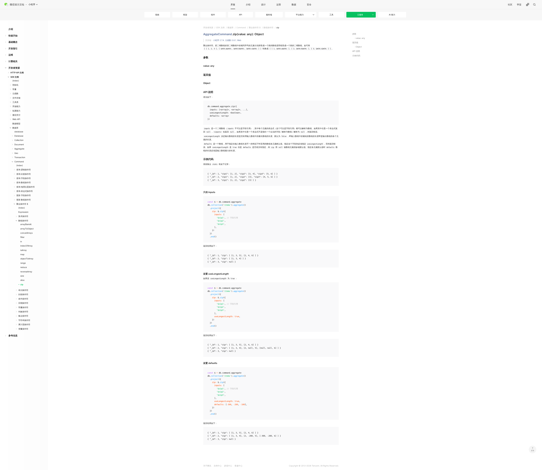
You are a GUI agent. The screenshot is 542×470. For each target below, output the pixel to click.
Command (19, 161)
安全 (309, 4)
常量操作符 (23, 307)
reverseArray (26, 271)
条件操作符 (23, 299)
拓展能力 (16, 110)
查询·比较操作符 (23, 174)
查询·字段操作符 (23, 178)
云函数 (15, 93)
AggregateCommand (217, 34)
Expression (23, 212)
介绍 (248, 4)
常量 (14, 89)
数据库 (15, 128)
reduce (23, 267)
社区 (510, 4)
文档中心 (218, 465)
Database (18, 136)
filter (22, 237)
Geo (16, 153)
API (240, 14)
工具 (331, 14)
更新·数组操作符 (23, 199)
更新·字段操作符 (23, 195)
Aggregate (19, 148)
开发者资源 (14, 67)
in (21, 241)
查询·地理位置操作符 (25, 187)
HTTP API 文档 (17, 72)
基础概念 (13, 42)
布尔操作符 (23, 290)
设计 (263, 4)
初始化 (15, 85)
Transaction (19, 157)
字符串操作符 (24, 320)
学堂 (519, 4)
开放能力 (16, 106)
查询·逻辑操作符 (23, 169)
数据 (294, 4)
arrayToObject (27, 228)
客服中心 (238, 465)
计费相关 (13, 61)
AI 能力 (392, 14)
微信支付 (16, 115)
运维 (10, 54)
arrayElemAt (25, 224)
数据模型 (16, 123)
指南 (157, 14)
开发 (233, 4)
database (18, 131)
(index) (15, 80)
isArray (23, 250)
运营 (278, 4)
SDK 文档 (14, 77)
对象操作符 (23, 311)
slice (22, 280)
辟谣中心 (228, 465)
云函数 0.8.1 (230, 40)
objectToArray (26, 258)
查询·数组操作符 (23, 182)
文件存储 (16, 98)
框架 (185, 14)
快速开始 (13, 35)
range (23, 263)
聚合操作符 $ (22, 204)
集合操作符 (23, 316)
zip (21, 284)
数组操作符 (23, 220)
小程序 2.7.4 (218, 40)
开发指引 (13, 48)
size (22, 276)
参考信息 (13, 335)
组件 (213, 14)
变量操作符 (23, 329)
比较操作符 (23, 294)
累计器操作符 (24, 324)
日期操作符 (23, 303)
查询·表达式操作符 (24, 191)
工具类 (15, 102)
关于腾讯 (207, 465)
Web (239, 40)
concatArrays (26, 233)
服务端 (269, 14)
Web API (16, 119)
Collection (18, 140)
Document (19, 144)
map (22, 254)
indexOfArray (26, 246)
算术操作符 (23, 216)
